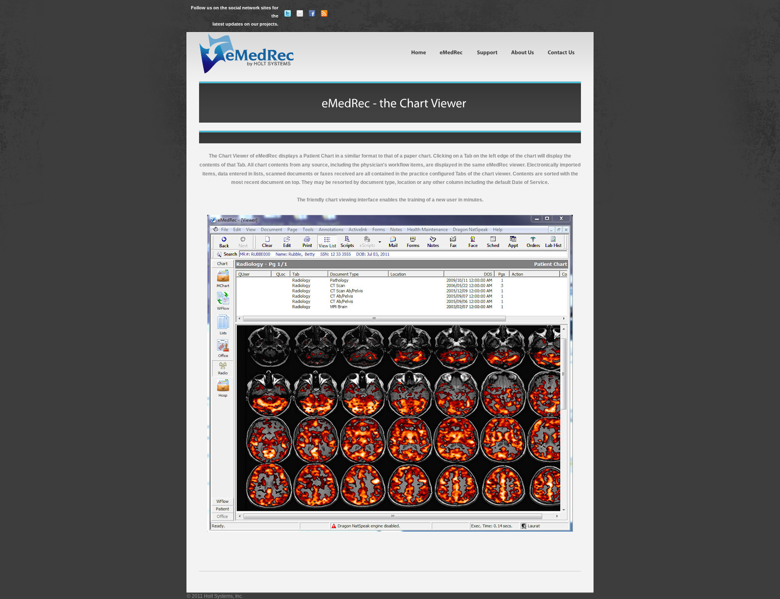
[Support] (487, 52)
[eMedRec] (451, 52)
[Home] (418, 52)
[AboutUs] (522, 52)
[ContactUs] (560, 52)
